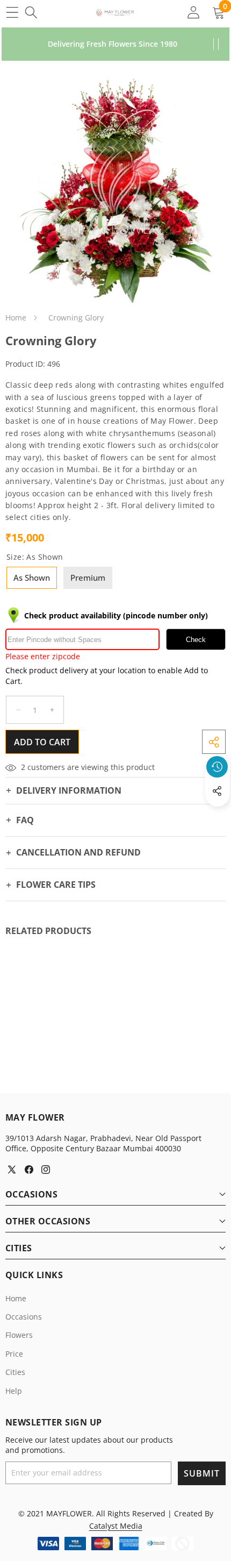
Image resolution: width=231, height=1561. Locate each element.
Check (196, 640)
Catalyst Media (115, 1526)
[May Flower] (115, 12)
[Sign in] (193, 12)
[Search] (31, 12)
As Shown (31, 577)
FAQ (25, 820)
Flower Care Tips (56, 884)
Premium (87, 577)
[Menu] (12, 12)
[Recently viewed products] (217, 767)
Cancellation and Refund (78, 852)
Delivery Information (68, 790)
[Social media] (217, 791)
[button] (217, 815)
